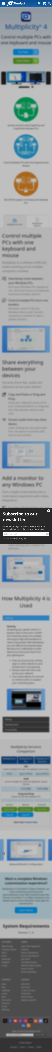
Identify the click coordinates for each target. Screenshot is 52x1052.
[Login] (39, 3)
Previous (3, 853)
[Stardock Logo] (16, 3)
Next (49, 853)
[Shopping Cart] (44, 3)
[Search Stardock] (49, 3)
